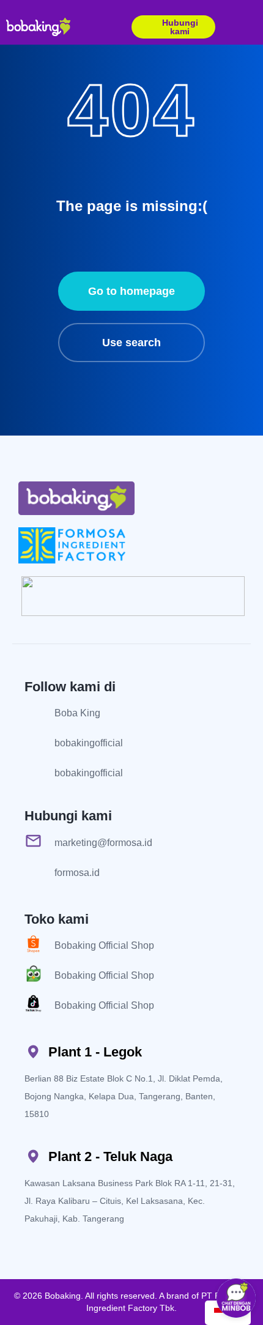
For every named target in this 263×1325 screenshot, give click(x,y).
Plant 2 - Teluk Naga (110, 1156)
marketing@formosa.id (103, 842)
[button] (252, 27)
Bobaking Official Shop (104, 945)
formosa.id (77, 872)
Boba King (77, 713)
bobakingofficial (88, 743)
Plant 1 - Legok (95, 1052)
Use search (131, 342)
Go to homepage (131, 291)
